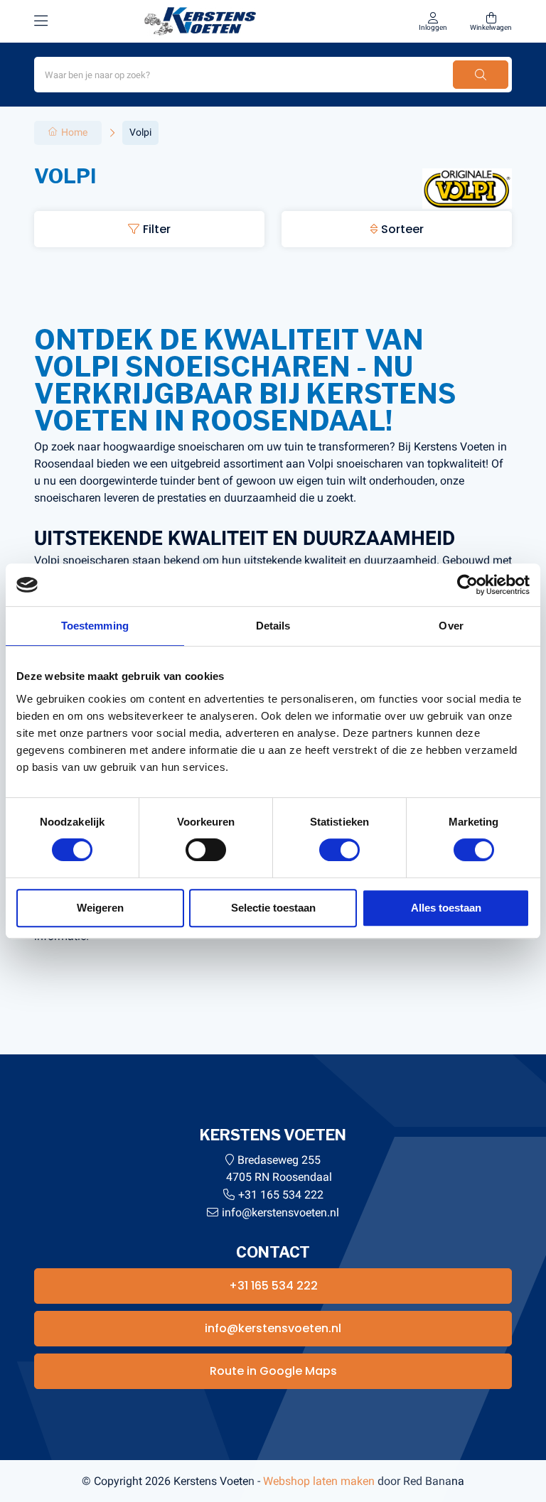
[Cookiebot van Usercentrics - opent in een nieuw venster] (467, 584)
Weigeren (100, 908)
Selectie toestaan (273, 908)
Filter (157, 229)
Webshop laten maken (319, 1481)
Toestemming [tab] (95, 626)
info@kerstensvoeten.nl (280, 1212)
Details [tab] (273, 626)
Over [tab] (451, 626)
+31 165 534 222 (280, 1194)
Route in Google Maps (273, 1371)
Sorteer (402, 229)
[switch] (206, 849)
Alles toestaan (446, 908)
